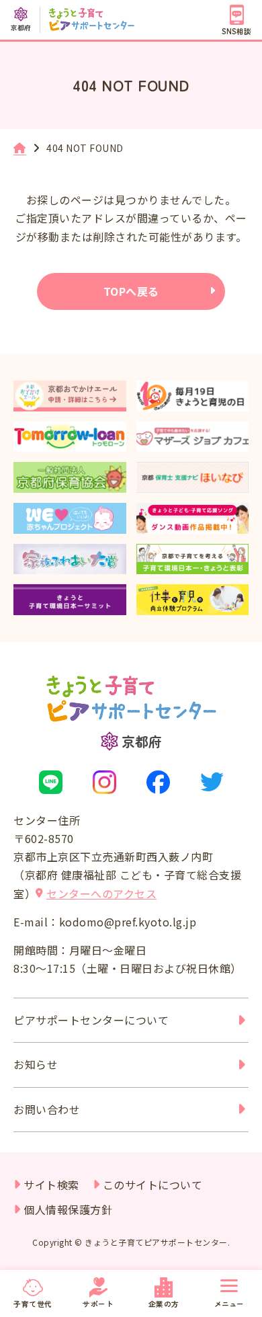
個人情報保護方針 (68, 1209)
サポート (98, 1303)
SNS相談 (236, 31)
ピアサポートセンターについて (91, 1020)
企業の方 (163, 1303)
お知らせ (35, 1064)
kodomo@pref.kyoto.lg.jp (128, 922)
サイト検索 (51, 1184)
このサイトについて (153, 1184)
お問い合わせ (46, 1109)
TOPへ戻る (131, 291)
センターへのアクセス (101, 893)
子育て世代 (32, 1303)
